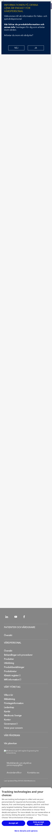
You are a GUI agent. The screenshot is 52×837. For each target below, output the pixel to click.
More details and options (26, 831)
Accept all (13, 823)
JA (36, 48)
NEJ (16, 48)
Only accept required (38, 823)
